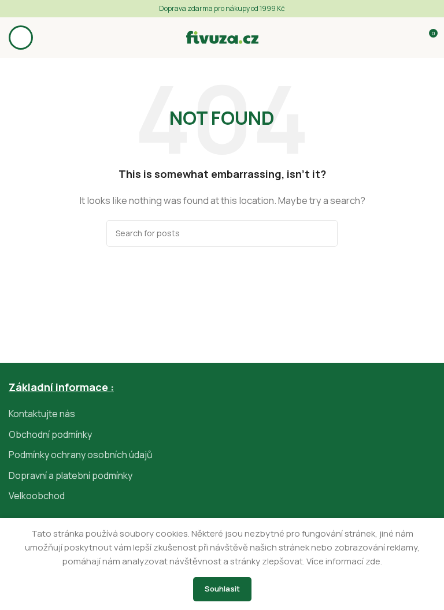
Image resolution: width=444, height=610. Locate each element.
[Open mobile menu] (21, 37)
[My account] (407, 37)
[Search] (324, 233)
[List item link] (222, 414)
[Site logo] (222, 37)
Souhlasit (222, 588)
